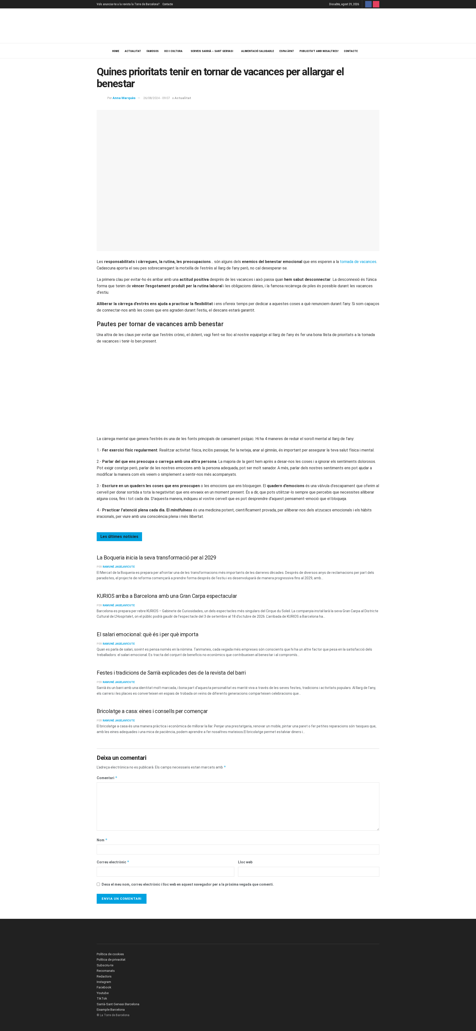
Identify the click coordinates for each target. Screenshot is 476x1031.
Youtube (103, 993)
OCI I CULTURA (173, 51)
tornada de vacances (358, 261)
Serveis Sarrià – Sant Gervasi (212, 51)
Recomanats (106, 971)
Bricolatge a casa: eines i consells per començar (152, 711)
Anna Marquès (124, 98)
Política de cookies (110, 954)
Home (115, 51)
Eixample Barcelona (111, 1009)
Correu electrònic (113, 862)
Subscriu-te (105, 965)
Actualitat (133, 51)
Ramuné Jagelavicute (119, 566)
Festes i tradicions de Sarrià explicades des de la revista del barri (171, 673)
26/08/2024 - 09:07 (156, 98)
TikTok (102, 998)
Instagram (104, 982)
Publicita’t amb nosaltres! (318, 51)
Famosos (153, 51)
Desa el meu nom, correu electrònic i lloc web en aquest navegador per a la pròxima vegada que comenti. (188, 884)
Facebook (104, 987)
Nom (102, 840)
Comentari (107, 777)
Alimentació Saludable (257, 51)
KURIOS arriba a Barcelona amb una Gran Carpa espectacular (167, 596)
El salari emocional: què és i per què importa (147, 634)
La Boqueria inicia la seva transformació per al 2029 (156, 558)
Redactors (104, 976)
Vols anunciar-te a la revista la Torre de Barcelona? (128, 4)
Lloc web (245, 862)
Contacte (167, 4)
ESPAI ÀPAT (286, 51)
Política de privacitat (111, 959)
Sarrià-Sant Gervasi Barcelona (118, 1004)
